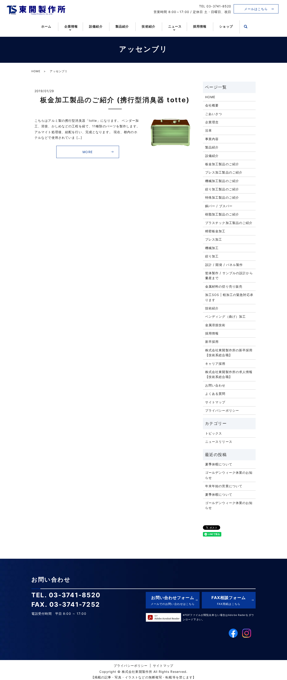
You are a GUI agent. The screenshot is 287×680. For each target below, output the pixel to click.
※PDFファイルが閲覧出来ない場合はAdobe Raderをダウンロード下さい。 (218, 617)
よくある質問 (215, 393)
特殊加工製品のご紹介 (222, 197)
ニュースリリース (218, 441)
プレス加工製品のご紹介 (223, 172)
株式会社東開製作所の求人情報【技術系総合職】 (229, 374)
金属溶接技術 (215, 325)
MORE (87, 152)
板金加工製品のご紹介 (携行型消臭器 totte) (115, 100)
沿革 (208, 130)
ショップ (226, 26)
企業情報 (71, 26)
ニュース (175, 26)
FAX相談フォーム (228, 600)
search (245, 26)
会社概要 (212, 105)
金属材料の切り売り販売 (223, 286)
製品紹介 (122, 26)
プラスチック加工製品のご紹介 (229, 223)
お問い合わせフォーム (173, 600)
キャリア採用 (215, 363)
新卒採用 (212, 341)
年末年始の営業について (223, 486)
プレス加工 (213, 239)
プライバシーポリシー (222, 410)
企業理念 (212, 122)
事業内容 (212, 139)
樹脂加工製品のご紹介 (222, 214)
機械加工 (212, 248)
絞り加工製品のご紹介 (222, 189)
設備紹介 (95, 26)
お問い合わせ (215, 385)
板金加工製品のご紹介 (222, 164)
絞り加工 (212, 256)
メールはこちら (256, 9)
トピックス (213, 433)
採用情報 (200, 26)
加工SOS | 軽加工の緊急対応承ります (229, 297)
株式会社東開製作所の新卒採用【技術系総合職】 (229, 352)
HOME (35, 71)
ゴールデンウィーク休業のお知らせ (229, 475)
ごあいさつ (213, 114)
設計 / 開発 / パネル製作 (224, 265)
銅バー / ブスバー (219, 206)
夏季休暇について (218, 464)
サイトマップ (215, 402)
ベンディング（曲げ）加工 (225, 316)
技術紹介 (148, 26)
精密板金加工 (215, 231)
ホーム (46, 26)
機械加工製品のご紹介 (222, 181)
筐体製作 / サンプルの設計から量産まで (229, 275)
